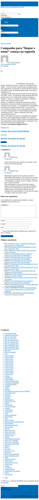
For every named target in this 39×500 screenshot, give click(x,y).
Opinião (7, 437)
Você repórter (9, 474)
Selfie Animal (9, 461)
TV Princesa (8, 467)
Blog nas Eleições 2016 (12, 345)
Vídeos (7, 473)
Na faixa (7, 428)
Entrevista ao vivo (10, 401)
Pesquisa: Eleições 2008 (12, 444)
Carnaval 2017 (9, 369)
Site (2, 227)
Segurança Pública (10, 459)
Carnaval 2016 (9, 367)
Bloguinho (8, 350)
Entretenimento (9, 400)
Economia (8, 43)
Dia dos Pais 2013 (10, 393)
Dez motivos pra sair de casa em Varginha (17, 391)
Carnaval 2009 (9, 355)
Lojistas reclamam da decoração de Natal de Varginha (19, 293)
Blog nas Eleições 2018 (12, 347)
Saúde (6, 457)
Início (6, 4)
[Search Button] (19, 486)
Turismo (7, 466)
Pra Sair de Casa (9, 451)
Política (7, 447)
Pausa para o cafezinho (11, 440)
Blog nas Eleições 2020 (12, 349)
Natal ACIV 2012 (10, 432)
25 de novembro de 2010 (8, 64)
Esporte (7, 403)
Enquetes (7, 398)
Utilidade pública (10, 469)
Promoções (8, 452)
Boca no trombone (10, 352)
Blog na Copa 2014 (10, 338)
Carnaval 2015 (9, 366)
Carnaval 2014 (9, 364)
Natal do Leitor (9, 435)
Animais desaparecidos (11, 335)
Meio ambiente (9, 423)
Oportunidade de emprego (12, 439)
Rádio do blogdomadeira (12, 454)
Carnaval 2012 (9, 360)
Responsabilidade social (12, 456)
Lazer (6, 418)
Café (6, 354)
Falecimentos (8, 405)
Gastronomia (8, 411)
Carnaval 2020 (9, 372)
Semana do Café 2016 (11, 462)
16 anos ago (8, 172)
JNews (8, 481)
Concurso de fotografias (12, 383)
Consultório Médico (10, 384)
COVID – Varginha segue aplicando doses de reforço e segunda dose (20, 244)
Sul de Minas (8, 464)
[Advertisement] (17, 313)
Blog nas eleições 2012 (11, 342)
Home (2, 43)
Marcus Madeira (15, 62)
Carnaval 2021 (9, 374)
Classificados (8, 377)
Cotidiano (7, 386)
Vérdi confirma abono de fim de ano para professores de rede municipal (20, 271)
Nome (3, 220)
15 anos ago (8, 159)
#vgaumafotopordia (10, 333)
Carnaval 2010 (9, 357)
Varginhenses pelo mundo (12, 471)
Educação (7, 396)
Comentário (5, 205)
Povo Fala (8, 449)
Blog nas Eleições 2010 (12, 340)
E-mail (3, 224)
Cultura (7, 388)
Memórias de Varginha (11, 425)
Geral (6, 413)
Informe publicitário (10, 415)
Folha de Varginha (10, 406)
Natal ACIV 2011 (10, 430)
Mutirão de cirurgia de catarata (13, 146)
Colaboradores (9, 379)
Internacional (8, 417)
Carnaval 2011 (9, 359)
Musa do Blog (9, 427)
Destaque (7, 389)
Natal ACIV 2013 (10, 434)
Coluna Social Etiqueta (11, 381)
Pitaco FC (8, 445)
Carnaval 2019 (9, 371)
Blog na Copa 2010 (10, 337)
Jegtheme (5, 482)
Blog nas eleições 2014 (11, 343)
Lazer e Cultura (9, 420)
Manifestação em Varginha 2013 (14, 422)
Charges (7, 376)
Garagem (7, 408)
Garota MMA (9, 410)
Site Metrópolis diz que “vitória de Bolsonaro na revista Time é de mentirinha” (18, 254)
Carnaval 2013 (9, 362)
